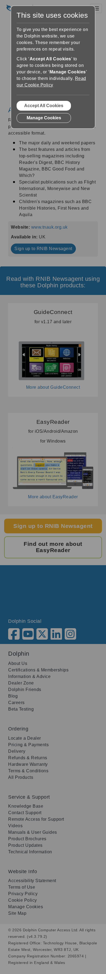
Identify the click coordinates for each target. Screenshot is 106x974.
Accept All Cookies (43, 105)
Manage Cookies (44, 118)
